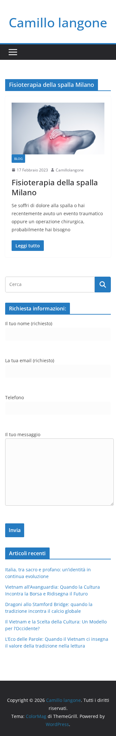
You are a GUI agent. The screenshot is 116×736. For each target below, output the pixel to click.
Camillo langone (58, 22)
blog (18, 158)
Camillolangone (70, 170)
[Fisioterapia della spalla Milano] (58, 128)
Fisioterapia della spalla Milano (55, 187)
